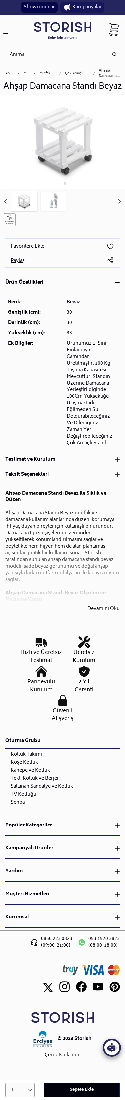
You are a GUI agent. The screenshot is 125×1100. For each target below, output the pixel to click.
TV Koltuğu (23, 794)
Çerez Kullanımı (63, 1055)
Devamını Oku (103, 609)
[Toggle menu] (9, 30)
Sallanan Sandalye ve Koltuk (42, 786)
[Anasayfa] (62, 30)
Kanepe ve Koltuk (30, 770)
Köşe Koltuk (24, 762)
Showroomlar (39, 7)
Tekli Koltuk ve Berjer (35, 778)
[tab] (60, 183)
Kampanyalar (87, 7)
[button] (24, 201)
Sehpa (18, 802)
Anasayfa (9, 73)
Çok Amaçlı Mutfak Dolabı (77, 73)
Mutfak (26, 73)
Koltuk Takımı (26, 754)
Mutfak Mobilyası (47, 73)
